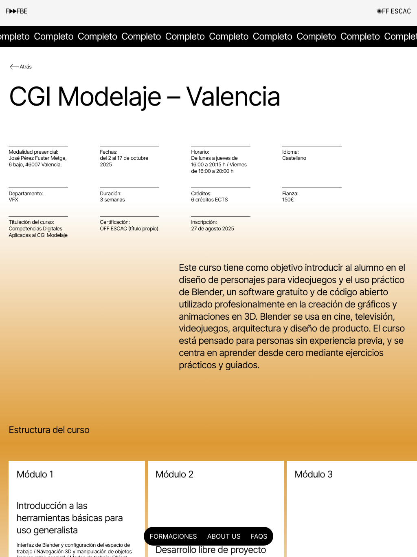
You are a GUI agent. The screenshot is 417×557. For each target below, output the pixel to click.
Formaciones (173, 536)
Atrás (25, 67)
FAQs (259, 536)
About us (224, 536)
